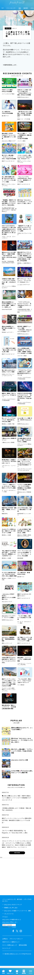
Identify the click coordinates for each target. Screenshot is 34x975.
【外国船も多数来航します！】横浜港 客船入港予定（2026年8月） (16, 807)
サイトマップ (6, 948)
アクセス (5, 917)
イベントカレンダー (11, 8)
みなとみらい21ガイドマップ (13, 904)
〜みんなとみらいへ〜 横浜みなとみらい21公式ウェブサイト (17, 2)
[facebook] (13, 931)
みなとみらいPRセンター (9, 922)
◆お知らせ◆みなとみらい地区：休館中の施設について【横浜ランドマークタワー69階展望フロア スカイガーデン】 (16, 796)
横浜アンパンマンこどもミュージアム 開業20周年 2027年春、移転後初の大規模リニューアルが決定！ (17, 818)
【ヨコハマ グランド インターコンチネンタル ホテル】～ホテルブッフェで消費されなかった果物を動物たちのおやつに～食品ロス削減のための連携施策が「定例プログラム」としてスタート (17, 842)
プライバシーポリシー (16, 939)
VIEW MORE (17, 852)
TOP (2, 8)
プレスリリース (9, 914)
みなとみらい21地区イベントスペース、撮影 (17, 910)
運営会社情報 (23, 945)
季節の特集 (8, 28)
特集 (20, 8)
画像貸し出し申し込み (10, 907)
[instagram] (20, 931)
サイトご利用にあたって (9, 945)
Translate (14, 927)
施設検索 (26, 8)
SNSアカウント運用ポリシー (11, 942)
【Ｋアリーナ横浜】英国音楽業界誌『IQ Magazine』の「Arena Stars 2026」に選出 (14, 830)
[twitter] (17, 931)
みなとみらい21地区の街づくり (11, 919)
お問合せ (5, 939)
